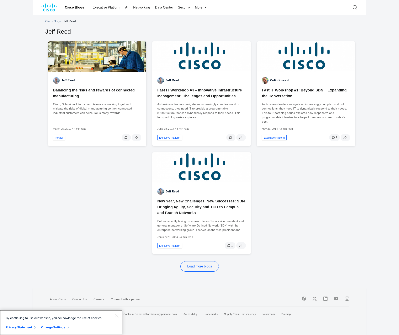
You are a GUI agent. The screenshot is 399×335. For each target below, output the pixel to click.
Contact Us (79, 299)
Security (184, 7)
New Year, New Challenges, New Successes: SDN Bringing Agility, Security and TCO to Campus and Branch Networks (201, 207)
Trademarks (211, 314)
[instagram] (347, 299)
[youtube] (336, 299)
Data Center (164, 7)
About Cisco (58, 299)
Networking (141, 7)
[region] (61, 322)
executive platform (169, 138)
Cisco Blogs (74, 7)
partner (59, 138)
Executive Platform (106, 7)
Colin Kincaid (279, 80)
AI (126, 7)
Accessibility (190, 314)
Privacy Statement (19, 327)
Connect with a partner (126, 299)
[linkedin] (325, 299)
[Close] (117, 315)
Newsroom (268, 314)
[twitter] (315, 299)
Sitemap (286, 314)
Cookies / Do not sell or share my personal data (150, 314)
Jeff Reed (68, 80)
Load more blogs (199, 266)
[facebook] (304, 299)
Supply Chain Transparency (240, 314)
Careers (99, 299)
